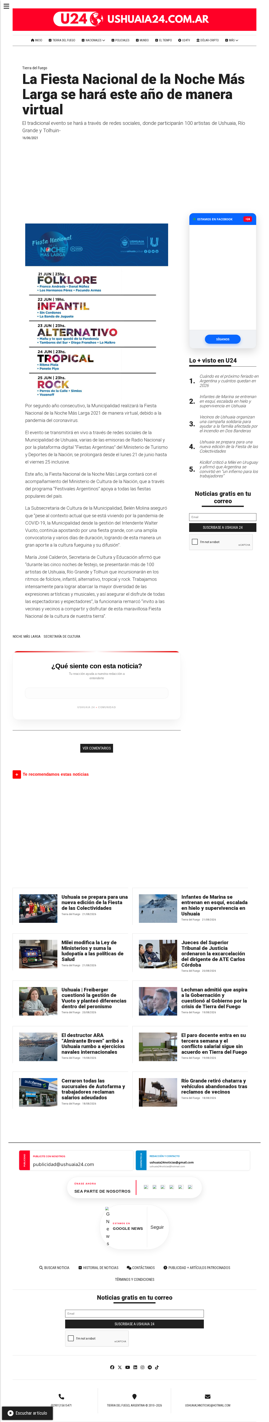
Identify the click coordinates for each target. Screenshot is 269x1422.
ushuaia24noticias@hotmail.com (207, 1405)
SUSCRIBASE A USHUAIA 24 (223, 527)
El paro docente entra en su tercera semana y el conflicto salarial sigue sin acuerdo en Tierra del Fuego (214, 1043)
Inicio (38, 40)
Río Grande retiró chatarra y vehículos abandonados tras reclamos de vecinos (214, 1086)
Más (231, 40)
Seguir (157, 1227)
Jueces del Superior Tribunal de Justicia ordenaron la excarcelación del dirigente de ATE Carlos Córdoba (213, 954)
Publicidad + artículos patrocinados (199, 1268)
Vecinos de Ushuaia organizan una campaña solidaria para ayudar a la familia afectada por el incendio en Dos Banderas (228, 424)
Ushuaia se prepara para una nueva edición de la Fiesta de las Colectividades (95, 902)
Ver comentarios (97, 748)
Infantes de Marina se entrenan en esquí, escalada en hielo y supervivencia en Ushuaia (214, 905)
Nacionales (93, 40)
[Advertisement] (97, 181)
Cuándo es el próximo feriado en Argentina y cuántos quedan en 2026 (228, 381)
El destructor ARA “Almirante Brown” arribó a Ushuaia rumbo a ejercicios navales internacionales (93, 1043)
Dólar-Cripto (209, 40)
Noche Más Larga (27, 637)
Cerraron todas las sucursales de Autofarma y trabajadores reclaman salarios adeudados (93, 1089)
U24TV (186, 40)
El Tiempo (165, 40)
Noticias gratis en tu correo (223, 497)
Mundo (144, 40)
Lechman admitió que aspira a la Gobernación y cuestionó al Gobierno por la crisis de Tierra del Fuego (214, 998)
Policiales (122, 40)
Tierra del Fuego (63, 40)
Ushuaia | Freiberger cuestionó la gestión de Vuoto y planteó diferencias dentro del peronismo (94, 998)
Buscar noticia (56, 1268)
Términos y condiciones (134, 1279)
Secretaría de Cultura (62, 637)
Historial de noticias (100, 1268)
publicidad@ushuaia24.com (63, 1164)
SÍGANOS (222, 339)
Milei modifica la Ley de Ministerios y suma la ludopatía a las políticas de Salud (93, 951)
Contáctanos (143, 1268)
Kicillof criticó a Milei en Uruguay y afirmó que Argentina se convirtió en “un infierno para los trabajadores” (228, 469)
